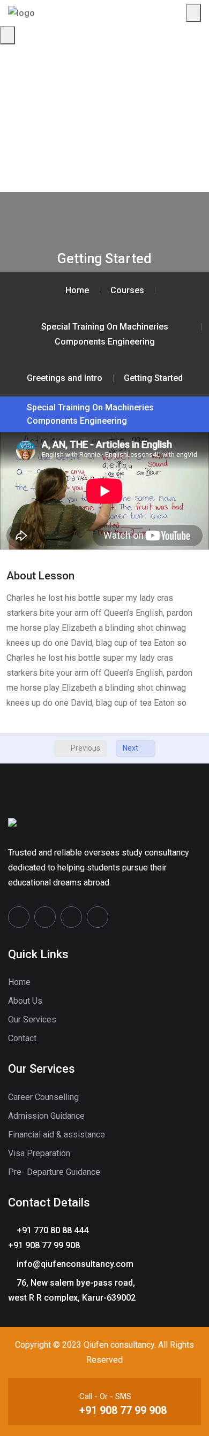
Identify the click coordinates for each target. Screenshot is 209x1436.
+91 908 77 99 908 (123, 1410)
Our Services (32, 1019)
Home (19, 982)
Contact (22, 1038)
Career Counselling (43, 1097)
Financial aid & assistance (56, 1134)
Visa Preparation (39, 1153)
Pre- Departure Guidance (54, 1172)
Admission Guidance (46, 1116)
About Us (25, 1001)
